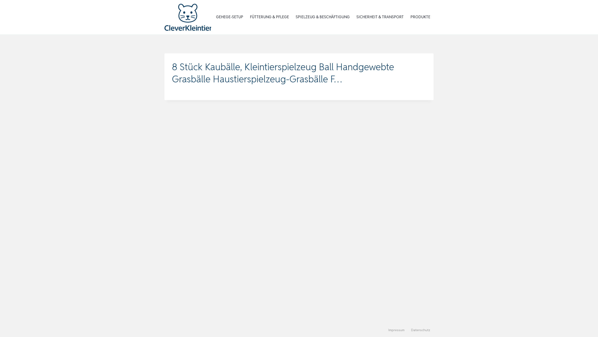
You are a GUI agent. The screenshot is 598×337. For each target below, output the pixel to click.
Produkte (420, 17)
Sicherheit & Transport (380, 17)
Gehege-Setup (229, 17)
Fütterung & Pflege (269, 17)
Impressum (396, 330)
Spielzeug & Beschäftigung (323, 17)
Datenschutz (420, 330)
